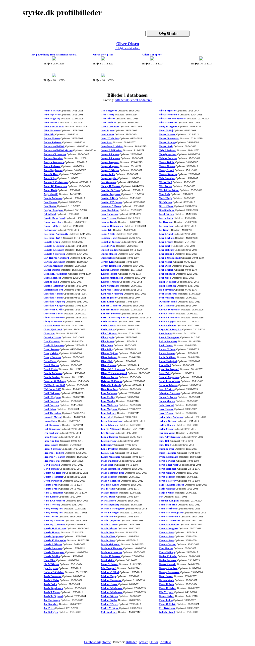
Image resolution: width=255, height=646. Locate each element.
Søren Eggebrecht (168, 464)
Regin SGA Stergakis (170, 329)
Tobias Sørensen (168, 560)
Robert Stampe (167, 353)
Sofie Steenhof (166, 405)
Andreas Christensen (55, 154)
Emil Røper (50, 409)
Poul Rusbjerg (166, 297)
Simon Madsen (167, 401)
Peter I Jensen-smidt (170, 257)
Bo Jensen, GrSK (53, 238)
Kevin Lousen (108, 325)
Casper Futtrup (52, 269)
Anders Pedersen (53, 142)
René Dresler (165, 333)
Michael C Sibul (110, 572)
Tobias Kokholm (168, 556)
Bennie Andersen (53, 198)
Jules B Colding (110, 249)
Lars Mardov (108, 401)
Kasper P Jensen (110, 281)
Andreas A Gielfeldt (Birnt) (58, 150)
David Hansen (51, 365)
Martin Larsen (109, 524)
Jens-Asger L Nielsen (112, 146)
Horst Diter (50, 560)
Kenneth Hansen (110, 309)
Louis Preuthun (109, 448)
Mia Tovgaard (108, 568)
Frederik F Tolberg (54, 452)
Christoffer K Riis (53, 309)
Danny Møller (51, 353)
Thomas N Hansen (169, 524)
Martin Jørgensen (110, 520)
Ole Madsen (165, 202)
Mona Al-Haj (166, 130)
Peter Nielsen (166, 261)
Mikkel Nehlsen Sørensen (172, 118)
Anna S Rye (50, 178)
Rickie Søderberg (168, 341)
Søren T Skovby (168, 480)
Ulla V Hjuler (166, 592)
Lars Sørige (107, 417)
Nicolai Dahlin (167, 162)
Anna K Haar (51, 174)
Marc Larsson (108, 500)
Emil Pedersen (51, 401)
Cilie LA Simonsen (54, 317)
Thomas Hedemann (169, 516)
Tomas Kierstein (167, 564)
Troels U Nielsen (167, 588)
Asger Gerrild (51, 194)
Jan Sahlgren (51, 612)
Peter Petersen (166, 269)
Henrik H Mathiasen (55, 528)
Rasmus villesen (167, 325)
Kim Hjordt (107, 337)
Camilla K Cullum (54, 246)
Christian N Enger (54, 305)
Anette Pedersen (52, 166)
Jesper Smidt (108, 174)
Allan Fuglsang (52, 118)
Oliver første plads (103, 54)
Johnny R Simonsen (112, 226)
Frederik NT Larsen (54, 456)
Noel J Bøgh (165, 198)
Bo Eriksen (50, 230)
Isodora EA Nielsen (54, 572)
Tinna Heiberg (167, 552)
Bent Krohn (50, 206)
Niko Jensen (165, 186)
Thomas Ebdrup (168, 504)
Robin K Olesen (167, 357)
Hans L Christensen (54, 500)
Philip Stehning (167, 285)
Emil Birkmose (52, 393)
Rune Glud (165, 365)
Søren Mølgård (167, 472)
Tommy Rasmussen (169, 572)
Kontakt (165, 642)
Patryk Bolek (166, 218)
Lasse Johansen (109, 425)
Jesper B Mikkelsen (111, 150)
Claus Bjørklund (53, 329)
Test (161, 496)
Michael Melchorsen (112, 588)
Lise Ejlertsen (108, 441)
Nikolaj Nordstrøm (169, 190)
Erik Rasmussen (52, 425)
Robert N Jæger (167, 349)
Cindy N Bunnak (53, 321)
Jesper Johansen (110, 154)
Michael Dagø (108, 576)
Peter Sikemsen (167, 273)
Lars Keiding (108, 397)
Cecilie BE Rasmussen (55, 273)
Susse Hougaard (168, 452)
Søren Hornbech (168, 468)
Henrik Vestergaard (54, 552)
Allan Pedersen (52, 130)
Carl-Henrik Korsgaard (56, 257)
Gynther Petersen (53, 480)
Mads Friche (108, 464)
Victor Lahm (166, 600)
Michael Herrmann (111, 580)
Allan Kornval (51, 122)
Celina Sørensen (52, 277)
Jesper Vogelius (109, 178)
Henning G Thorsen (54, 524)
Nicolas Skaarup (168, 174)
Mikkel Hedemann (169, 114)
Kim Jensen (107, 341)
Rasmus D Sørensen (169, 309)
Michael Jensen (109, 584)
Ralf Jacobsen (166, 305)
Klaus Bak (107, 361)
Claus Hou (49, 333)
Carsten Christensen (54, 261)
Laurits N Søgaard (111, 429)
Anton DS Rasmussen (55, 186)
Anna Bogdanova (53, 170)
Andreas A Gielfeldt (54, 146)
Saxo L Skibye (167, 389)
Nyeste (143, 642)
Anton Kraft (50, 190)
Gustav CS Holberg (54, 472)
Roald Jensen (166, 345)
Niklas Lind (165, 182)
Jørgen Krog (108, 261)
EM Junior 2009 (52, 389)
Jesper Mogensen (110, 166)
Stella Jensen (166, 429)
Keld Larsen (108, 301)
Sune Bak (164, 441)
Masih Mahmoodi (110, 544)
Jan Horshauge (52, 600)
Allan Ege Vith (52, 114)
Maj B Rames (108, 488)
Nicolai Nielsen (167, 166)
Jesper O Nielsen (110, 170)
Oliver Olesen (127, 44)
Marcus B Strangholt (112, 508)
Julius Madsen (109, 253)
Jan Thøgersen (109, 110)
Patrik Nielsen (166, 214)
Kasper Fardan (109, 273)
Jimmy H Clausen (111, 186)
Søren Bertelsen (167, 460)
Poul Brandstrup (168, 293)
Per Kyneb (164, 230)
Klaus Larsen (108, 365)
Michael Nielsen (109, 596)
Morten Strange (167, 142)
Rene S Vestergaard (169, 337)
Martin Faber (108, 516)
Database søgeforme (97, 642)
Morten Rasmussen (169, 138)
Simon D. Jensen (168, 397)
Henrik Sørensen (53, 548)
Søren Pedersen (167, 476)
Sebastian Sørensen (169, 393)
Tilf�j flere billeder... (127, 48)
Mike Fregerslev (167, 110)
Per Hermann (166, 222)
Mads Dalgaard (109, 460)
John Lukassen (109, 214)
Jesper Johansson (110, 158)
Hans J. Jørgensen (54, 492)
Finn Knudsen (52, 441)
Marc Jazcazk (108, 496)
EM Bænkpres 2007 (54, 385)
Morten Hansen (167, 134)
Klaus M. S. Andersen (113, 369)
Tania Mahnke (167, 488)
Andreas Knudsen (53, 158)
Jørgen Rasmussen (111, 265)
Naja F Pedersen (167, 150)
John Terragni (109, 218)
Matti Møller (108, 560)
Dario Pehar (50, 361)
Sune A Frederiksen (169, 437)
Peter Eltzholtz (166, 238)
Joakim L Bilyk (109, 198)
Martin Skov (108, 540)
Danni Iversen (51, 349)
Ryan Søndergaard (169, 369)
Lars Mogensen (109, 409)
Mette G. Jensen (109, 564)
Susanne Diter (166, 448)
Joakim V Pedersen (111, 202)
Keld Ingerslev (109, 297)
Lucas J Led (108, 452)
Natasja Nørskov (168, 154)
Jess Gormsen (108, 182)
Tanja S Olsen (166, 492)
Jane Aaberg (107, 114)
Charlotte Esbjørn (53, 289)
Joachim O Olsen (110, 190)
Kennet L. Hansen (111, 305)
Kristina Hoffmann (111, 381)
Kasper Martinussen (112, 277)
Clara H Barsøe (52, 325)
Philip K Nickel (167, 281)
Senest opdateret (140, 100)
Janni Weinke (108, 122)
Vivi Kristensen (167, 608)
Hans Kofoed (51, 496)
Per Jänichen (166, 226)
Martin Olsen (108, 536)
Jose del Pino (108, 246)
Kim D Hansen (109, 333)
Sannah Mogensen (169, 377)
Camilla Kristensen (54, 249)
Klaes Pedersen (109, 357)
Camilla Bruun (52, 242)
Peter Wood (165, 277)
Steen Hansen (166, 409)
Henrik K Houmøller (55, 540)
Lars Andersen (109, 393)
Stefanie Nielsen (167, 421)
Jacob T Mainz (52, 592)
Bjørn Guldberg (52, 226)
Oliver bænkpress (152, 54)
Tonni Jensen (166, 576)
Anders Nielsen (52, 138)
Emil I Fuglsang (52, 397)
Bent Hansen (51, 202)
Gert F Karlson (52, 464)
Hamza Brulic (51, 484)
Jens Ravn (106, 142)
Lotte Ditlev (107, 445)
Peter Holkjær (166, 249)
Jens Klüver (107, 134)
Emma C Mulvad (53, 417)
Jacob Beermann (53, 576)
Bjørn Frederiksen (53, 222)
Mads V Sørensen (110, 480)
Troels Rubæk (166, 584)
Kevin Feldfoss (109, 321)
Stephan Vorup (167, 433)
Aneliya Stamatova (54, 162)
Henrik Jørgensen (53, 536)
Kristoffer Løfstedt (111, 385)
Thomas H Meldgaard (171, 512)
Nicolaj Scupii (166, 170)
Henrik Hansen (52, 532)
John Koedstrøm (110, 210)
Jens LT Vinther (110, 138)
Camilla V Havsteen (54, 253)
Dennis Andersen (53, 373)
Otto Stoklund (167, 210)
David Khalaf (51, 369)
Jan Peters (49, 608)
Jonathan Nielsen (110, 242)
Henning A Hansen (54, 520)
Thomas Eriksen (168, 508)
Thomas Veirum (167, 544)
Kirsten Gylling (109, 353)
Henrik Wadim (52, 556)
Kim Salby (107, 349)
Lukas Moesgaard (111, 456)
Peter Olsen (165, 265)
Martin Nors (107, 532)
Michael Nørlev (109, 600)
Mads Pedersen (109, 476)
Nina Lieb (164, 194)
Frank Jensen (51, 445)
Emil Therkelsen (53, 413)
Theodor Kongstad (169, 500)
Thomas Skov (166, 532)
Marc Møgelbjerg (110, 504)
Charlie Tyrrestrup (54, 285)
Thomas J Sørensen (169, 520)
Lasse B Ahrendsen (111, 421)
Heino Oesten (51, 516)
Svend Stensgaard (168, 456)
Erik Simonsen (52, 429)
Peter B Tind (166, 234)
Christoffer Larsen (53, 313)
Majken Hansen (109, 492)
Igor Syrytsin (51, 568)
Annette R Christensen (56, 182)
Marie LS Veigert (110, 512)
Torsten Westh (166, 580)
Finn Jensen (50, 437)
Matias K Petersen (111, 556)
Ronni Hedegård (168, 361)
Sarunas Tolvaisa (168, 385)
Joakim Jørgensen (111, 194)
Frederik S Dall (52, 460)
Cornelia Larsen (52, 337)
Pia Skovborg (166, 289)
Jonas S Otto (108, 234)
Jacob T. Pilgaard (53, 596)
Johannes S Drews (111, 206)
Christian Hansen (53, 293)
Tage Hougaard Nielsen (171, 484)
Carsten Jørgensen (53, 265)
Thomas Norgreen (168, 528)
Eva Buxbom (51, 433)
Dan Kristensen (52, 341)
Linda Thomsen (110, 437)
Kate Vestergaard (110, 285)
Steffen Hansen (167, 425)
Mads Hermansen (110, 468)
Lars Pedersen (108, 413)
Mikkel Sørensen (168, 122)
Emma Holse (50, 421)
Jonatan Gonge (109, 238)
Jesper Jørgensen (110, 162)
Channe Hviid (51, 281)
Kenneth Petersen (110, 313)
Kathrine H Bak (110, 289)
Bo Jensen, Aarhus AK (56, 234)
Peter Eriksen (166, 242)
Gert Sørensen (51, 468)
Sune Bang (165, 445)
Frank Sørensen (52, 448)
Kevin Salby (108, 329)
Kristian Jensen (109, 377)
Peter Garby (165, 246)
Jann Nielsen (108, 118)
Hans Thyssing (52, 504)
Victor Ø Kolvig (167, 604)
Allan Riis (49, 134)
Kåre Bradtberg (109, 389)
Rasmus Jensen (167, 313)
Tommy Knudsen (168, 568)
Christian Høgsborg (54, 301)
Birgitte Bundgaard (54, 218)
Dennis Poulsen (52, 377)
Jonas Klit (106, 230)
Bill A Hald (50, 214)
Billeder (131, 642)
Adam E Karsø (52, 110)
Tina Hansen (166, 548)
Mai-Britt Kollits (110, 484)
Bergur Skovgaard (54, 210)
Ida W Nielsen (51, 564)
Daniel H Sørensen (54, 345)
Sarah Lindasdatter (169, 381)
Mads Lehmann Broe (112, 472)
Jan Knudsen (51, 604)
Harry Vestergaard (53, 508)
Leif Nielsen (107, 433)
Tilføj (154, 642)
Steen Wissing (166, 413)
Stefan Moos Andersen (171, 417)
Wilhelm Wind (167, 612)
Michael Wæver (109, 604)
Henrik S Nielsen (53, 544)
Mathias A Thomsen (112, 548)
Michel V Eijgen (110, 608)
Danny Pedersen (52, 357)
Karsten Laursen (110, 269)
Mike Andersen (109, 612)
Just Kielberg (108, 257)
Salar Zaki (165, 373)
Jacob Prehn (50, 584)
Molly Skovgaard (168, 126)
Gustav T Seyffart (53, 476)
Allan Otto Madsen (54, 126)
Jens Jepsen (107, 130)
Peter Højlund (166, 253)
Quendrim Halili (168, 301)
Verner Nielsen (166, 596)
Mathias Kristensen (111, 552)
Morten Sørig (166, 146)
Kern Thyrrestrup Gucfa (114, 317)
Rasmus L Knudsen (169, 317)
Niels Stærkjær (167, 178)
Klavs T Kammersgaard (114, 373)
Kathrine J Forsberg (112, 293)
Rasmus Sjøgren (167, 321)
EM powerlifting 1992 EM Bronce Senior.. (54, 54)
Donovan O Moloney (55, 381)
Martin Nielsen (109, 528)
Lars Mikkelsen (109, 405)
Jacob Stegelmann (53, 588)
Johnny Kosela (109, 222)
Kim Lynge (107, 345)
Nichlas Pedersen (168, 158)
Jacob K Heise (51, 580)
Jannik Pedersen (110, 126)
